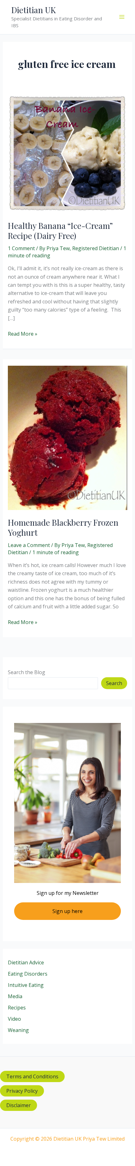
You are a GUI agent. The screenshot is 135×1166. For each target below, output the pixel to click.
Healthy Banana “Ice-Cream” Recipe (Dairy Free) (60, 230)
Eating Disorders (27, 973)
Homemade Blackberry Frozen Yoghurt (63, 527)
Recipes (17, 1007)
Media (15, 996)
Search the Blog (26, 672)
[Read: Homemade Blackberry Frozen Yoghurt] (67, 437)
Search (114, 683)
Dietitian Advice (26, 962)
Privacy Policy (22, 1090)
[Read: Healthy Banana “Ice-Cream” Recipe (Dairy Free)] (67, 153)
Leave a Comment (29, 545)
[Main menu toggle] (122, 17)
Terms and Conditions (32, 1076)
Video (14, 1018)
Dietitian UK (33, 9)
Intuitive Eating (26, 985)
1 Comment (21, 248)
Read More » (22, 334)
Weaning (18, 1030)
